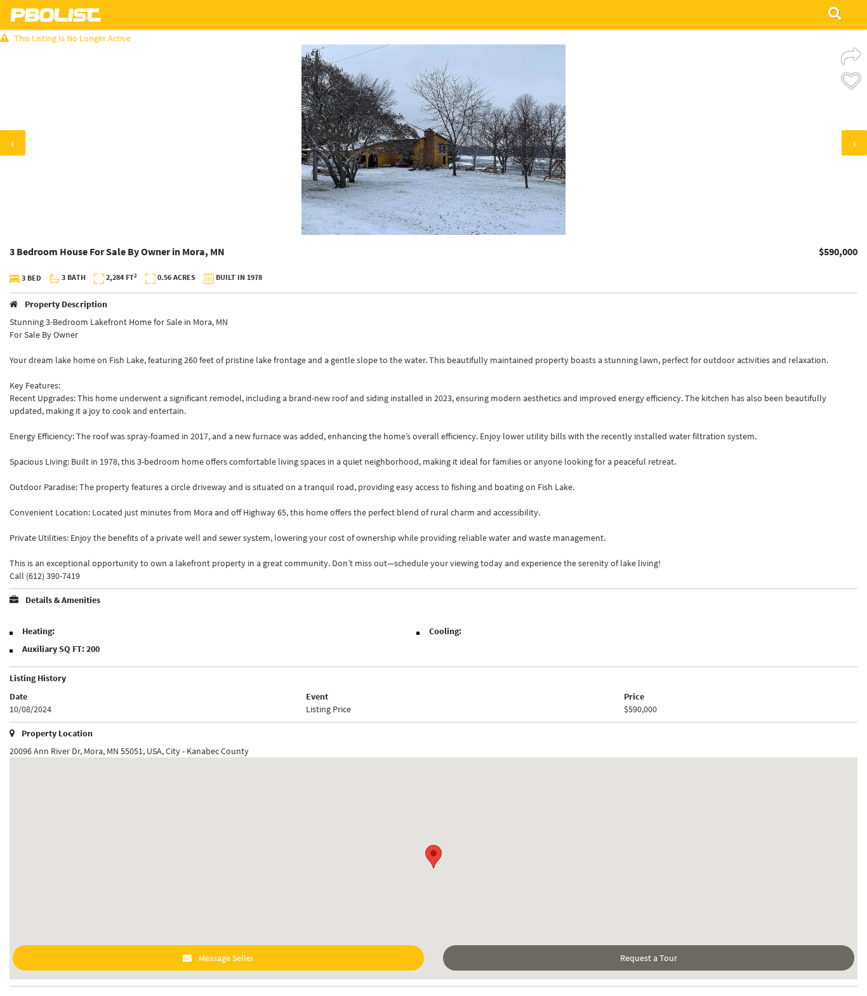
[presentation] (12, 143)
